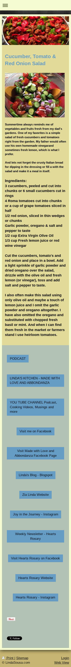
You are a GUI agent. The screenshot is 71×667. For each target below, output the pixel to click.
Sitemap (22, 658)
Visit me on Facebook (35, 431)
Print (10, 658)
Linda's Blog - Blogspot (35, 475)
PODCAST (18, 358)
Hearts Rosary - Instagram (35, 597)
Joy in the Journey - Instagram (35, 514)
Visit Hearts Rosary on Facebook (35, 558)
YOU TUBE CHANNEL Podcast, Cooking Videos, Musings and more (33, 407)
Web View (61, 662)
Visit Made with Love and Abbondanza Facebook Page (36, 453)
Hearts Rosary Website (35, 578)
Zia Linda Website (35, 495)
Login (65, 658)
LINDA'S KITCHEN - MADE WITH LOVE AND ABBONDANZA (35, 380)
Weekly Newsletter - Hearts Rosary (35, 536)
